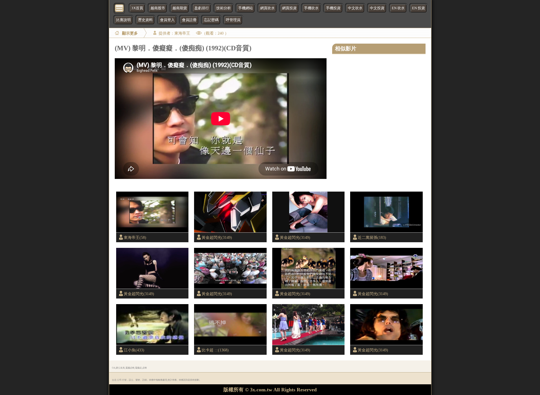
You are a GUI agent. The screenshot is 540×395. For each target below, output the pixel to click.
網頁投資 (289, 8)
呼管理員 (233, 20)
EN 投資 (418, 8)
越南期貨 (179, 8)
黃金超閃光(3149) (217, 237)
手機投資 (333, 8)
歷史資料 (145, 20)
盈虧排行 (201, 8)
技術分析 (223, 8)
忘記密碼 (211, 20)
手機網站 (245, 8)
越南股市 (157, 8)
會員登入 (167, 20)
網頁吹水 (267, 8)
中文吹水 (355, 8)
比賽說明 (123, 20)
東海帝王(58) (135, 237)
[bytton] (119, 7)
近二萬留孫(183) (372, 237)
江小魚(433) (134, 350)
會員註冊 (189, 20)
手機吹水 (311, 8)
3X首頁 (137, 8)
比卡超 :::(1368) (215, 350)
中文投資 (377, 8)
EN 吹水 (398, 8)
